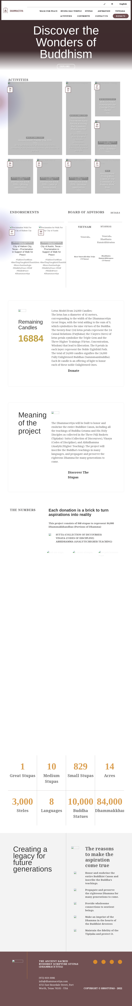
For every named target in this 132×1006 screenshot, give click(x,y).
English (123, 4)
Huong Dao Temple (71, 11)
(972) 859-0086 (47, 977)
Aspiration (104, 11)
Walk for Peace (48, 11)
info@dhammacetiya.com (53, 981)
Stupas (89, 11)
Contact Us (101, 16)
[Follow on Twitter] (112, 962)
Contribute (83, 16)
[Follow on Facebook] (95, 962)
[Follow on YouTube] (120, 962)
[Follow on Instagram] (103, 962)
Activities (66, 16)
